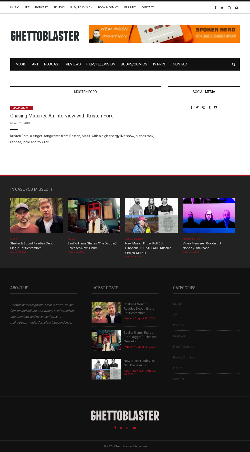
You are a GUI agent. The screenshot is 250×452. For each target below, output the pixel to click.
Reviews (59, 7)
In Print (130, 7)
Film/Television (81, 7)
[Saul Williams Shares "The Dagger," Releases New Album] (94, 217)
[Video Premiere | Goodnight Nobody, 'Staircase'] (209, 217)
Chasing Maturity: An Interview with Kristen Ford (62, 116)
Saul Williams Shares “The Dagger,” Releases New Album (140, 337)
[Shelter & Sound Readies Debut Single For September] (36, 217)
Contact (147, 7)
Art (27, 7)
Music (14, 7)
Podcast (41, 7)
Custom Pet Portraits (182, 143)
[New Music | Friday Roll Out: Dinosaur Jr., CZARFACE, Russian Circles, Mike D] (151, 217)
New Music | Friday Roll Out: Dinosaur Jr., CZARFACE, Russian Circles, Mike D (148, 248)
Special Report (22, 108)
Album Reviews (134, 239)
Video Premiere (191, 239)
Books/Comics (108, 7)
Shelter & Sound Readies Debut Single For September (139, 308)
